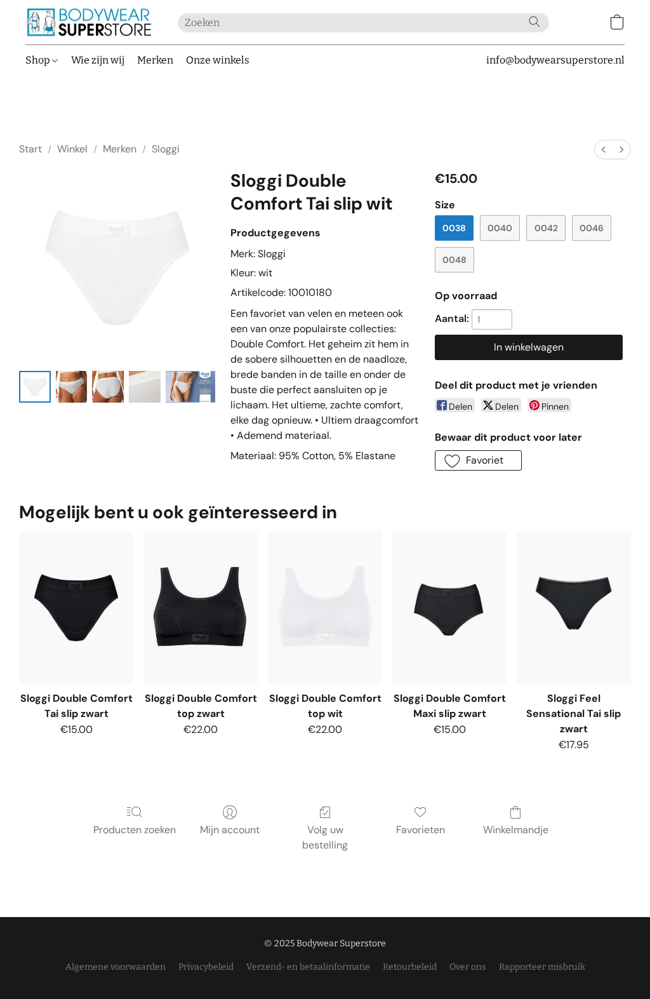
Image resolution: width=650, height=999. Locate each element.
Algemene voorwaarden (115, 967)
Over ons (467, 967)
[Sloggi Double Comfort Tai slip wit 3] (145, 387)
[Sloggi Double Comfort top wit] (325, 608)
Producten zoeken (134, 829)
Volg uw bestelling (325, 837)
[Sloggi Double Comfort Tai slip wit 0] (35, 387)
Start (30, 149)
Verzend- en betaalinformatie (308, 967)
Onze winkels (217, 60)
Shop (38, 60)
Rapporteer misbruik (542, 967)
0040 (500, 228)
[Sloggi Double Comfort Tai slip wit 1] (72, 387)
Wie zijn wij (97, 60)
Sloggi (166, 149)
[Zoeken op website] (534, 21)
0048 (454, 259)
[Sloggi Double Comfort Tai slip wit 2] (108, 387)
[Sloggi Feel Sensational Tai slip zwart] (574, 608)
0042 (546, 228)
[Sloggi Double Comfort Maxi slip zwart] (449, 608)
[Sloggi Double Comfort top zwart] (200, 608)
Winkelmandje (515, 829)
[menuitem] (604, 149)
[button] (88, 22)
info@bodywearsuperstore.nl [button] (555, 60)
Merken (155, 60)
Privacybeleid (206, 967)
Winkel (72, 149)
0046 (592, 228)
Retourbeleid (410, 967)
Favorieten (420, 829)
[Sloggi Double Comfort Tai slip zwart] (76, 608)
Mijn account (230, 829)
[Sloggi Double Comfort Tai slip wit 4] (191, 387)
